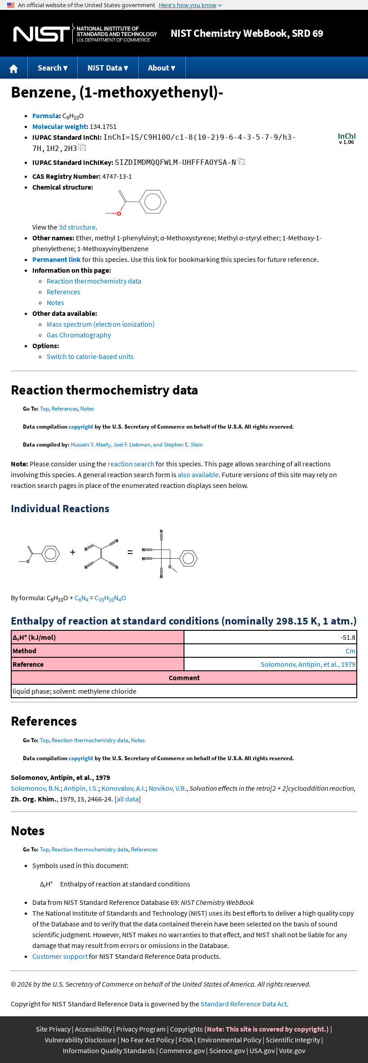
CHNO (110, 597)
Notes (55, 302)
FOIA (186, 1039)
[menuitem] (14, 68)
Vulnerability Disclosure (80, 1039)
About (158, 67)
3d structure (77, 226)
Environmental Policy (229, 1039)
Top (44, 408)
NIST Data (105, 67)
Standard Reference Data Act (244, 1003)
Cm (350, 650)
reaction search (131, 463)
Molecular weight (59, 126)
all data (128, 798)
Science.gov (227, 1050)
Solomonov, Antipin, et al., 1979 (308, 664)
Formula (45, 115)
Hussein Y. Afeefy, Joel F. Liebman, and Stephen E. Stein (137, 444)
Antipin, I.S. (81, 788)
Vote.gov (292, 1050)
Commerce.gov (182, 1050)
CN (81, 597)
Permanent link (56, 259)
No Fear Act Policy (147, 1039)
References (63, 291)
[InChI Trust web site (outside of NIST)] (347, 143)
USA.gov (262, 1050)
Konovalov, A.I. (123, 788)
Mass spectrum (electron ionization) (101, 323)
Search (49, 67)
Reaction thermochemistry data (94, 280)
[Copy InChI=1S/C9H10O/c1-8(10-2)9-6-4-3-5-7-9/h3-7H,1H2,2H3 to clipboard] (82, 150)
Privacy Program (141, 1028)
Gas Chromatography (79, 334)
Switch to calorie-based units (90, 356)
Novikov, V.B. (167, 788)
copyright (81, 426)
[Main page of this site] (14, 68)
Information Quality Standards (109, 1050)
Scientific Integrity (293, 1039)
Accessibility (93, 1028)
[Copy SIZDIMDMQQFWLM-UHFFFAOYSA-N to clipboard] (241, 164)
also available (198, 474)
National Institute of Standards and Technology (85, 33)
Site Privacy (53, 1028)
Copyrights (186, 1028)
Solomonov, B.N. (36, 788)
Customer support (60, 956)
